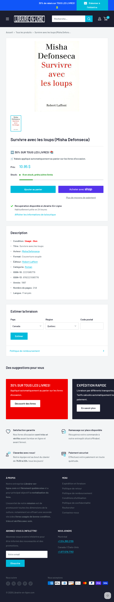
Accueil (9, 32)
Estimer (19, 336)
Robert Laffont (30, 261)
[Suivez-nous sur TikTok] (30, 583)
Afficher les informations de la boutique (35, 214)
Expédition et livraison (74, 483)
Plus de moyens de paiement (81, 197)
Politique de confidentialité (76, 502)
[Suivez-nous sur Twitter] (14, 583)
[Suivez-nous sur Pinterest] (25, 583)
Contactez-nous (70, 512)
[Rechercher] (89, 18)
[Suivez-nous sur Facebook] (8, 583)
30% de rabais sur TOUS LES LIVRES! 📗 (57, 5)
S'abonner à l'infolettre (93, 5)
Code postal (86, 319)
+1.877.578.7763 (65, 551)
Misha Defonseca (30, 251)
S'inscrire (15, 563)
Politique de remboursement (25, 350)
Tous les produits (24, 32)
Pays (13, 319)
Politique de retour (72, 488)
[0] (105, 19)
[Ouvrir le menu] (7, 19)
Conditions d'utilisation (74, 497)
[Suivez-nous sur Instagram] (19, 583)
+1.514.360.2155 (65, 541)
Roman (28, 266)
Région (49, 319)
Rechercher (68, 507)
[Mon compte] (99, 18)
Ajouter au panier (33, 189)
